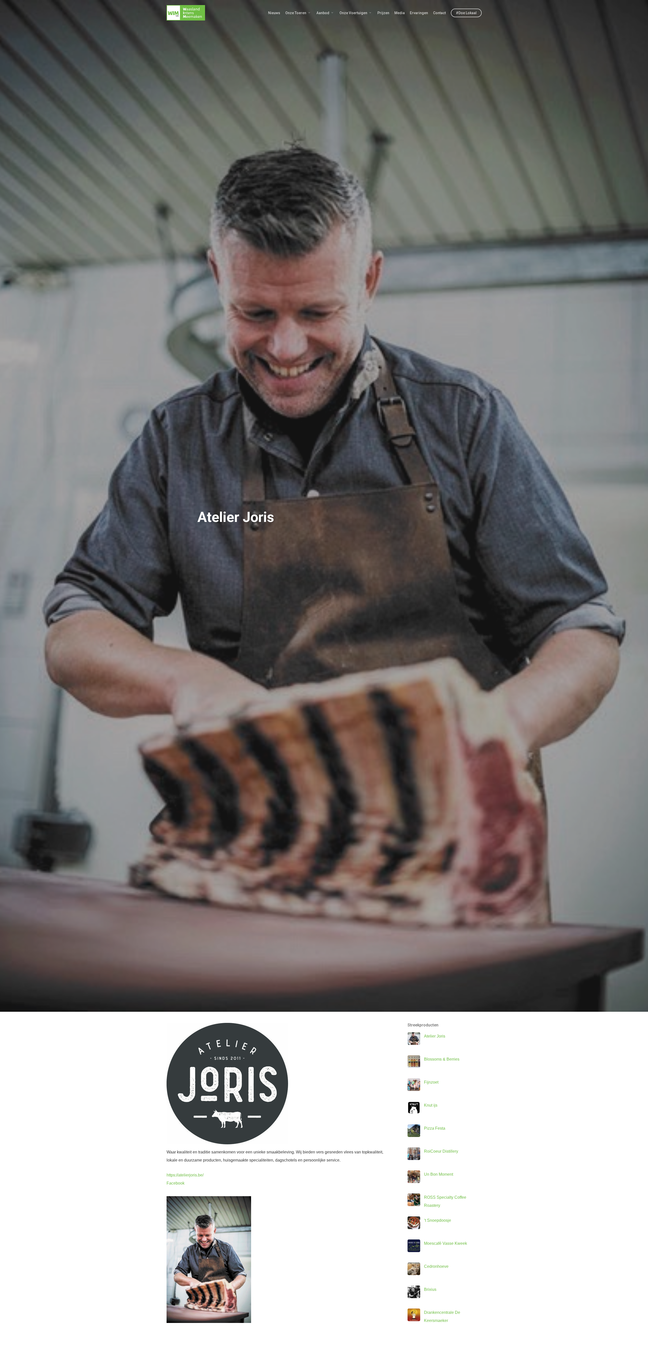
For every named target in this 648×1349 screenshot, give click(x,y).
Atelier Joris (434, 1036)
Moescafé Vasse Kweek (445, 1243)
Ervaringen (419, 13)
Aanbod (322, 13)
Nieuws (274, 13)
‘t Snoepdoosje (437, 1220)
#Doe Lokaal (466, 13)
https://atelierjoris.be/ (185, 1175)
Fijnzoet (431, 1082)
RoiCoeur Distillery (441, 1151)
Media (399, 13)
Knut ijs (430, 1105)
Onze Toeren (295, 13)
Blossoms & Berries (441, 1059)
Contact (439, 13)
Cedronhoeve (436, 1266)
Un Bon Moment (438, 1174)
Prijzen (383, 13)
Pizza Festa (434, 1128)
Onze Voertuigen (353, 13)
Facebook (176, 1183)
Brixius (430, 1289)
